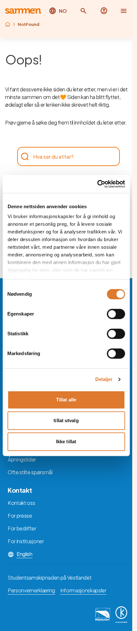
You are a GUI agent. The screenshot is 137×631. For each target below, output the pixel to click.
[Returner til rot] (7, 24)
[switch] (116, 314)
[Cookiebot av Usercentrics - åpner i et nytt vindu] (97, 184)
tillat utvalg (66, 420)
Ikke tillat (66, 441)
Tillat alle (66, 399)
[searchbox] (65, 156)
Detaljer (104, 379)
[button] (83, 11)
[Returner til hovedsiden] (23, 11)
